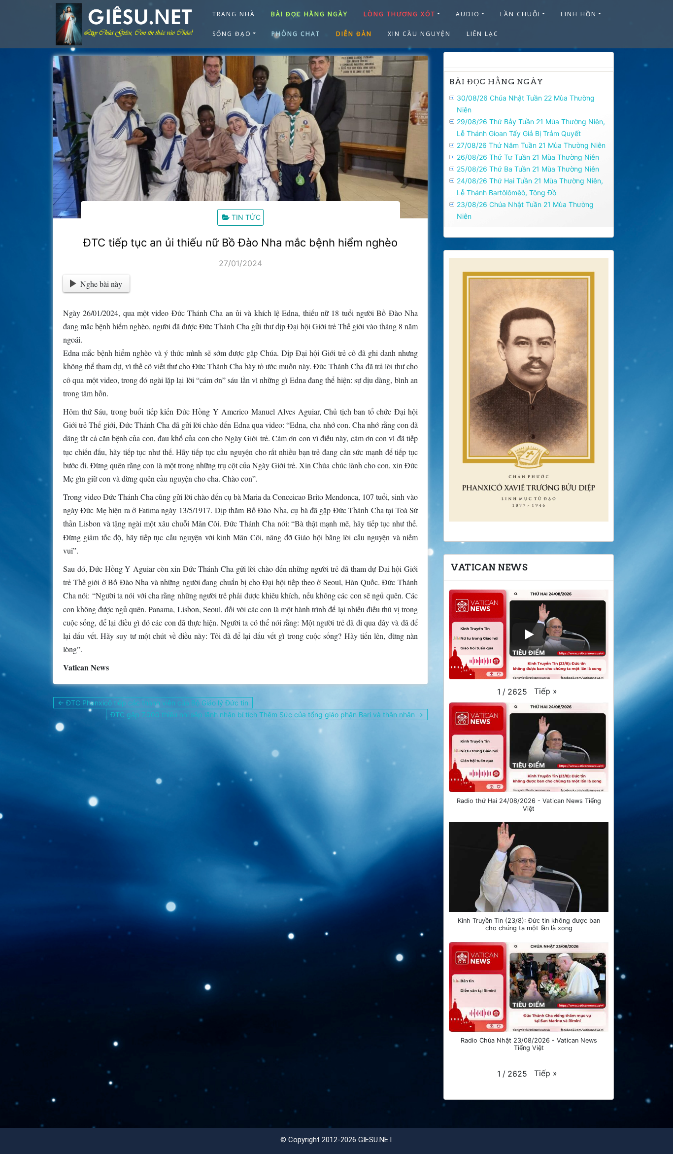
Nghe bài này (101, 284)
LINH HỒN (579, 14)
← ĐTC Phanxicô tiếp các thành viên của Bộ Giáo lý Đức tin (153, 703)
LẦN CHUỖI (520, 14)
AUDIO (468, 14)
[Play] (528, 634)
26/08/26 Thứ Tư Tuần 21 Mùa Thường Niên (528, 157)
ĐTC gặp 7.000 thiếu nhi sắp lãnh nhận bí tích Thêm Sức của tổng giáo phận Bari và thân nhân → (266, 714)
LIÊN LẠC (483, 34)
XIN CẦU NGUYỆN (419, 34)
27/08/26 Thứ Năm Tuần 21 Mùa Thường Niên (531, 145)
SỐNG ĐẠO (231, 34)
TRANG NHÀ (233, 14)
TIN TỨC (246, 217)
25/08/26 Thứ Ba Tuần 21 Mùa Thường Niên (528, 169)
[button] (545, 691)
